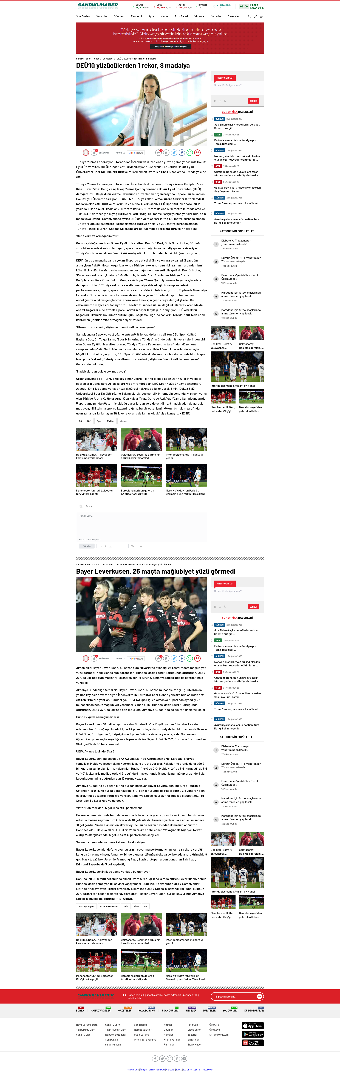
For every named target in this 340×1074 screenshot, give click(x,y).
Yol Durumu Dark (85, 1029)
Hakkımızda (133, 1069)
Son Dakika (83, 16)
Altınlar (168, 1024)
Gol (145, 906)
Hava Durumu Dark (87, 1024)
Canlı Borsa (140, 1024)
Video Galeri (194, 1029)
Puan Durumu (170, 1009)
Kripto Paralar (254, 1009)
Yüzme (123, 421)
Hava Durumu (146, 1009)
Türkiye (110, 421)
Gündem (119, 16)
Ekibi (125, 906)
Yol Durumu (230, 1009)
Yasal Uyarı (208, 1069)
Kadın (164, 16)
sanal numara (113, 1044)
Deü (89, 421)
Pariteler (209, 1009)
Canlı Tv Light (84, 1034)
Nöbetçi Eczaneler (115, 1034)
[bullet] (123, 546)
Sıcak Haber (195, 1044)
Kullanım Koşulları (192, 1069)
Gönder (87, 546)
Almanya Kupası (86, 906)
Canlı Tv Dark (112, 1024)
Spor (151, 16)
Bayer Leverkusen (109, 906)
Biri (80, 421)
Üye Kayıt (214, 1029)
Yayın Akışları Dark (115, 1029)
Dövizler (168, 1029)
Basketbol (108, 58)
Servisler (101, 16)
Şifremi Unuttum (218, 1034)
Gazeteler (234, 16)
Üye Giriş (214, 1024)
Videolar (199, 16)
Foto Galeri (181, 16)
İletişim (143, 1069)
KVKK (179, 1069)
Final (136, 906)
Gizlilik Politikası (157, 1069)
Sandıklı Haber (83, 58)
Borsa (80, 1009)
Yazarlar (216, 16)
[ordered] (119, 546)
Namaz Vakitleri (101, 1009)
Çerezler (170, 1069)
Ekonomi (136, 16)
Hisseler (190, 1009)
